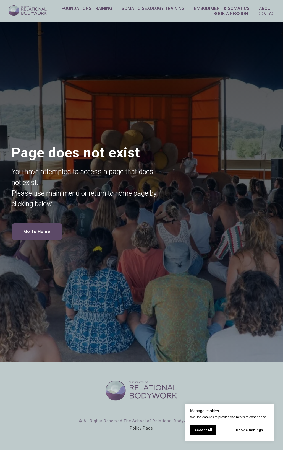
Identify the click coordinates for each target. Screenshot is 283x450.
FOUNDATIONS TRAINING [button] (87, 8)
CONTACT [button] (267, 13)
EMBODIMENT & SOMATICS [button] (222, 8)
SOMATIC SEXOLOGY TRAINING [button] (153, 8)
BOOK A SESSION (230, 13)
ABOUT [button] (266, 8)
